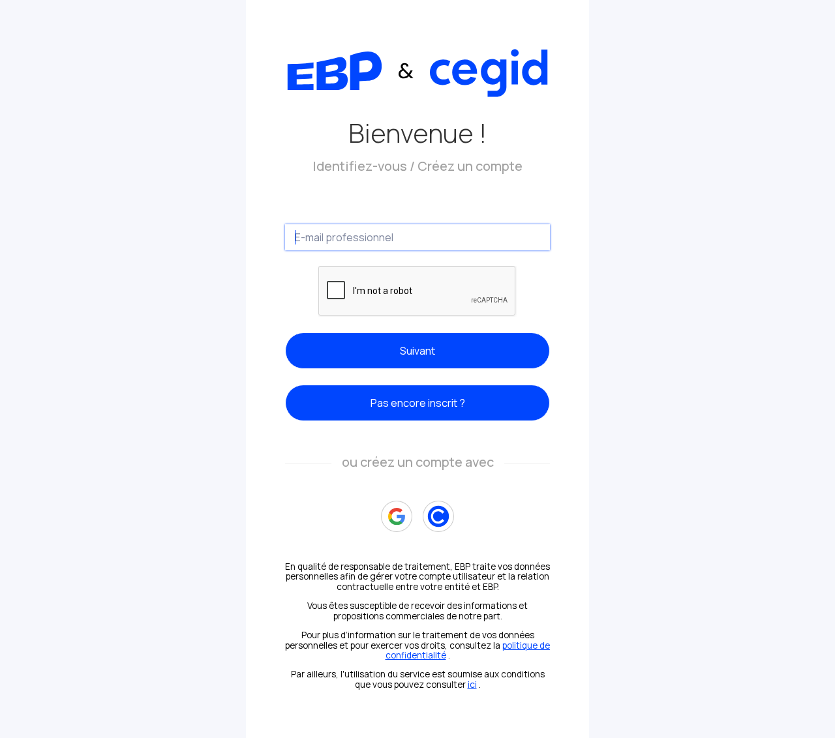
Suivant (417, 351)
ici (472, 684)
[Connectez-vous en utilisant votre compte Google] (396, 516)
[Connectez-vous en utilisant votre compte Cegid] (438, 516)
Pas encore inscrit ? (418, 403)
